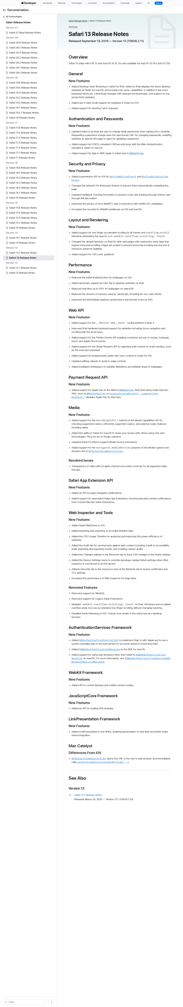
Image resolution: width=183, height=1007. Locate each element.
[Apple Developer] (29, 3)
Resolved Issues (81, 460)
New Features (79, 81)
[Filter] (26, 1002)
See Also (77, 778)
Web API (76, 310)
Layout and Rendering (88, 220)
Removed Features (83, 588)
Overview (78, 57)
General (76, 73)
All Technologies (14, 16)
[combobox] (26, 1002)
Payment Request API (88, 377)
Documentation (18, 10)
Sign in (158, 3)
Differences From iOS (85, 753)
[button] (148, 3)
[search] (24, 1002)
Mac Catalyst (80, 746)
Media (74, 407)
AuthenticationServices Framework (100, 627)
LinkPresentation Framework (94, 719)
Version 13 (76, 788)
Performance (80, 265)
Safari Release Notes (78, 21)
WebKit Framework (86, 672)
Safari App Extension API (91, 480)
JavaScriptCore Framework (93, 695)
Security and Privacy (87, 164)
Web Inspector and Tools (91, 512)
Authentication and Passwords (96, 119)
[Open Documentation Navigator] (4, 10)
